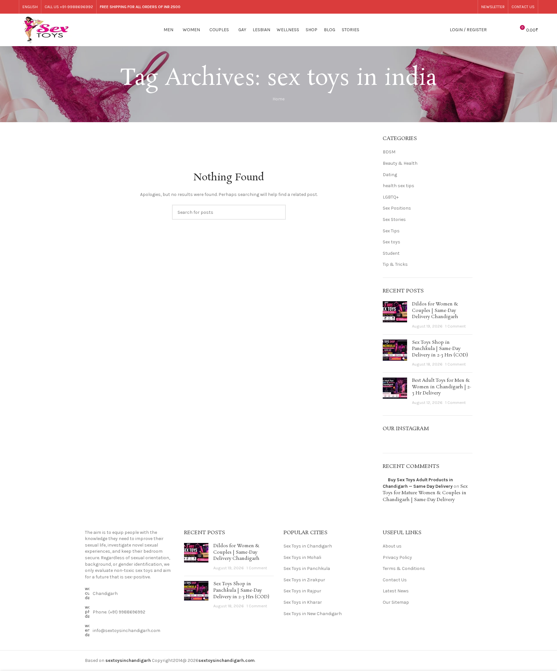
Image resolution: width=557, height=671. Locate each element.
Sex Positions (397, 208)
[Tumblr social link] (437, 6)
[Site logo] (46, 29)
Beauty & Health (400, 163)
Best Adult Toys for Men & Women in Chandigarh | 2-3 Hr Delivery (441, 386)
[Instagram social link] (413, 6)
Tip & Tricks (395, 264)
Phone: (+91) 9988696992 (119, 612)
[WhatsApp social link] (462, 6)
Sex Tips (391, 231)
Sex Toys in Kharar (303, 602)
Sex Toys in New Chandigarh (313, 613)
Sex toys (391, 242)
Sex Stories (394, 219)
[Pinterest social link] (429, 6)
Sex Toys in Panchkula (307, 568)
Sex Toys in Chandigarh (308, 546)
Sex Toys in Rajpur (302, 591)
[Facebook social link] (396, 6)
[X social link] (404, 6)
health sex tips (398, 185)
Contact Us (395, 580)
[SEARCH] (278, 212)
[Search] (496, 29)
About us (392, 546)
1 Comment (455, 326)
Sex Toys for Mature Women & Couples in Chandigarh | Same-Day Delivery (425, 493)
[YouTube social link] (421, 6)
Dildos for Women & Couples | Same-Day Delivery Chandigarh (435, 310)
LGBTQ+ (391, 197)
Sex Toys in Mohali (302, 557)
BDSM (389, 152)
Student (391, 253)
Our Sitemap (396, 602)
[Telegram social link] (470, 6)
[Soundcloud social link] (454, 6)
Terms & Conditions (404, 568)
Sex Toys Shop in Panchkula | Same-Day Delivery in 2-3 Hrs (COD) (440, 348)
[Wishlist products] (507, 29)
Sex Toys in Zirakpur (304, 580)
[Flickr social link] (446, 6)
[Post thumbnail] (395, 315)
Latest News (396, 591)
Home (278, 99)
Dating (390, 174)
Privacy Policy (397, 557)
